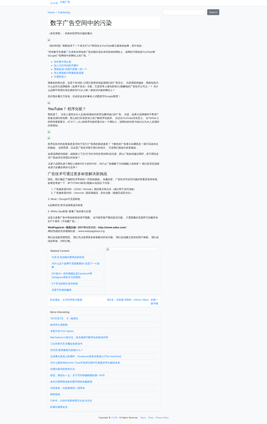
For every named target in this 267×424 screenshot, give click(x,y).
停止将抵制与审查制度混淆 (69, 72)
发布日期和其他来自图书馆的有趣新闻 (71, 381)
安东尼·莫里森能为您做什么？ (66, 350)
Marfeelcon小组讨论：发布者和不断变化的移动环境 (79, 337)
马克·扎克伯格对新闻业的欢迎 (68, 257)
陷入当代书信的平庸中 (66, 65)
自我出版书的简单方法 (62, 368)
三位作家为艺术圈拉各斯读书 (66, 343)
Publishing (64, 12)
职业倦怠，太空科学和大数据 (66, 299)
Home (51, 12)
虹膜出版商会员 (59, 406)
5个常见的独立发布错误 (65, 283)
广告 (67, 1)
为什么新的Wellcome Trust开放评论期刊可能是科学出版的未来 (85, 362)
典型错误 (55, 394)
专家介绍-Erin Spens (62, 331)
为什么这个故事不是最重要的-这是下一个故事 (76, 265)
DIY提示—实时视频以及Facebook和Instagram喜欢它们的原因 (72, 275)
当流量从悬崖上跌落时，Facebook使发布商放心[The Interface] (85, 356)
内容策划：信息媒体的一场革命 (67, 387)
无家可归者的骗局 (61, 289)
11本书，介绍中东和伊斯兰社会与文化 (71, 400)
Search (213, 12)
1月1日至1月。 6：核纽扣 (64, 318)
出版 (62, 1)
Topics (143, 417)
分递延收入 (60, 76)
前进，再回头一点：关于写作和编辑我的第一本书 (77, 375)
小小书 (54, 3)
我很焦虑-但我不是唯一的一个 (70, 69)
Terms (151, 417)
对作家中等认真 (62, 61)
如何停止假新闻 (59, 324)
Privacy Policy (162, 417)
